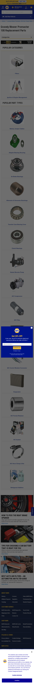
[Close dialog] (32, 328)
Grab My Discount (17, 347)
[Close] (32, 652)
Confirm (17, 680)
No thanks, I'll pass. (17, 350)
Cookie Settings (17, 675)
